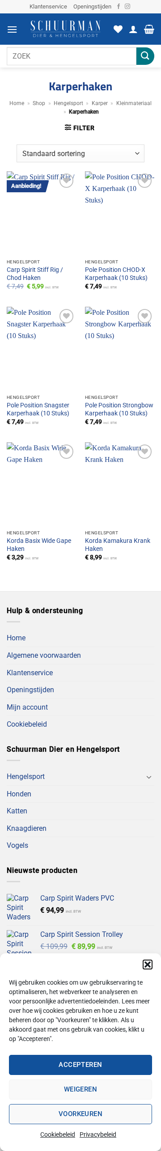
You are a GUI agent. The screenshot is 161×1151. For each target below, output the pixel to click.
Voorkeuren (81, 1114)
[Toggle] (149, 776)
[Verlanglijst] (118, 29)
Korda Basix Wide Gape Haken (39, 544)
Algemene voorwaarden (44, 655)
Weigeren (80, 1089)
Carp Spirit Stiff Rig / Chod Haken (35, 273)
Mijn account (27, 707)
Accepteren (80, 1065)
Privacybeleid (98, 1134)
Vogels (17, 845)
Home (16, 103)
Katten (17, 811)
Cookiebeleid (57, 1134)
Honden (19, 794)
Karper (100, 103)
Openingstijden (92, 6)
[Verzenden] (145, 56)
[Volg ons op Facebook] (118, 7)
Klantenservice (48, 6)
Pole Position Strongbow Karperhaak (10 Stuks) (119, 409)
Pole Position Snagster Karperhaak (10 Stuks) (38, 409)
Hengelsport (68, 103)
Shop (39, 103)
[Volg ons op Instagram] (127, 7)
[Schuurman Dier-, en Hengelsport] (65, 29)
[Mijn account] (133, 29)
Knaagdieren (27, 828)
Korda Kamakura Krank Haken (117, 544)
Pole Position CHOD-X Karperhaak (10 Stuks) (116, 273)
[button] (147, 964)
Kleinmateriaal (134, 103)
